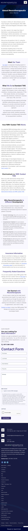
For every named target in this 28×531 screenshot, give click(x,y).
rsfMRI (2, 507)
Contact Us (3, 481)
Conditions (3, 469)
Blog (2, 473)
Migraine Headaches (5, 494)
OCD (2, 490)
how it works (4, 168)
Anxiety (2, 488)
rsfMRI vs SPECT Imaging (6, 513)
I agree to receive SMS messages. (10, 390)
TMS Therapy (3, 504)
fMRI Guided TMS (4, 509)
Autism (2, 498)
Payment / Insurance (5, 479)
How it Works (3, 467)
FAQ (2, 475)
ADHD (2, 496)
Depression (3, 486)
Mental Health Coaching (5, 517)
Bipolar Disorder (4, 492)
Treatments (3, 471)
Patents (7, 522)
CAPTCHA (3, 408)
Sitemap (2, 522)
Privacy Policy (20, 522)
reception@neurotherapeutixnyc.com (15, 435)
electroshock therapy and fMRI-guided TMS (12, 191)
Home (11, 12)
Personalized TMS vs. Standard (7, 511)
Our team (5, 65)
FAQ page (22, 276)
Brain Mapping (4, 515)
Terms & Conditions (13, 522)
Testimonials (3, 477)
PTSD (2, 500)
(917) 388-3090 (8, 344)
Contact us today (5, 307)
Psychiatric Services (5, 519)
